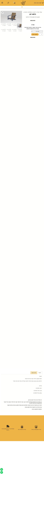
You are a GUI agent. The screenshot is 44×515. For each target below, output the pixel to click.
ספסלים (30, 12)
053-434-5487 (38, 3)
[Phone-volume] (1, 472)
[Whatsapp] (1, 469)
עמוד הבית (39, 12)
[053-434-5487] (43, 3)
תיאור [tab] (39, 372)
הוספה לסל (35, 34)
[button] (22, 7)
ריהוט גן (34, 12)
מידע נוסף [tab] (34, 372)
